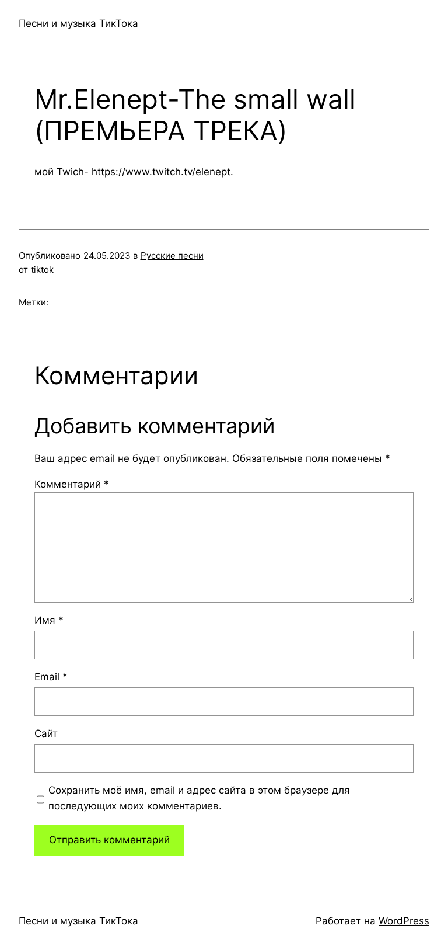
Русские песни (172, 255)
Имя (49, 620)
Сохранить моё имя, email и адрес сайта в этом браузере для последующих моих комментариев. (199, 798)
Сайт (46, 733)
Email (51, 677)
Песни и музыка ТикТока (78, 23)
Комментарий (71, 484)
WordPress (404, 921)
